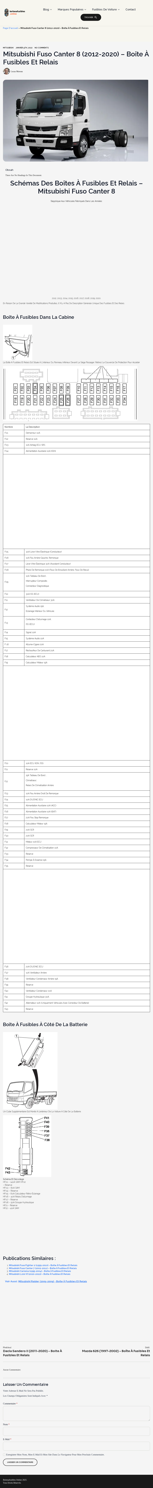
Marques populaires (70, 9)
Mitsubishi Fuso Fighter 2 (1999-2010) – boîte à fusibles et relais (43, 1265)
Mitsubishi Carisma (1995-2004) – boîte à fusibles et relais (40, 1271)
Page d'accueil (10, 28)
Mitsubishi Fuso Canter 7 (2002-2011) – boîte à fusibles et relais (43, 1268)
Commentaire (10, 1403)
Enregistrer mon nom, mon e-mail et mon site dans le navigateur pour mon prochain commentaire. (55, 1454)
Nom (6, 1424)
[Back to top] (145, 1481)
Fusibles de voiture (104, 9)
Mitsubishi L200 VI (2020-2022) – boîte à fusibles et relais (39, 1274)
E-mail (7, 1439)
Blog (46, 9)
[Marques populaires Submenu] (86, 9)
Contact (131, 9)
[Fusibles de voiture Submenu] (120, 9)
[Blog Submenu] (52, 9)
